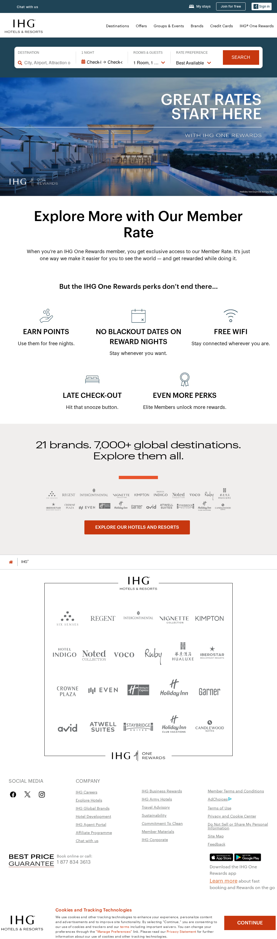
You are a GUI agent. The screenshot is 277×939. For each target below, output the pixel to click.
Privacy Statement (181, 931)
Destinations (117, 25)
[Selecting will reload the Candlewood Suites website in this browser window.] (209, 726)
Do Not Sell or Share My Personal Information (238, 825)
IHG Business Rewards (162, 791)
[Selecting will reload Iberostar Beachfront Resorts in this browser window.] (212, 653)
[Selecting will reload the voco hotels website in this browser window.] (124, 653)
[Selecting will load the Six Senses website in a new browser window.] (67, 617)
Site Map (216, 836)
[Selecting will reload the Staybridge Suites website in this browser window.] (138, 726)
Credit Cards (221, 25)
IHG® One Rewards (257, 25)
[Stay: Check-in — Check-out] (101, 62)
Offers (141, 25)
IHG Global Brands (93, 808)
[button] (262, 7)
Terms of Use (219, 808)
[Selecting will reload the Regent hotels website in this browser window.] (103, 617)
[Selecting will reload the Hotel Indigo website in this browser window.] (65, 653)
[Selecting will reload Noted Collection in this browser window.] (94, 653)
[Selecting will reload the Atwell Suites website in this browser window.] (103, 726)
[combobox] (47, 62)
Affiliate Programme (94, 832)
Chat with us (87, 840)
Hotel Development (93, 816)
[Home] (11, 562)
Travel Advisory (156, 807)
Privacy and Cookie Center (232, 816)
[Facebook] (14, 794)
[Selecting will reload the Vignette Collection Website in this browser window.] (174, 617)
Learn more (224, 880)
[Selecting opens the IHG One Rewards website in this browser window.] (138, 755)
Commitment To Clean (162, 823)
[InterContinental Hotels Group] (24, 25)
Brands (197, 25)
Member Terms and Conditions (236, 791)
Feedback (216, 844)
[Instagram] (42, 794)
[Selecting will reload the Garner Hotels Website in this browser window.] (209, 690)
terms (125, 926)
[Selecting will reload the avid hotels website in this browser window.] (67, 726)
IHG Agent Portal (91, 824)
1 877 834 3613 (74, 861)
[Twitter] (27, 794)
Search (241, 57)
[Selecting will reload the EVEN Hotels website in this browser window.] (103, 690)
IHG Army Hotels (157, 799)
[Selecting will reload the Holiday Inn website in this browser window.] (174, 690)
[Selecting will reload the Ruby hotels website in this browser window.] (153, 653)
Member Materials (158, 831)
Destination (28, 53)
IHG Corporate (155, 839)
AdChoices (218, 799)
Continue (250, 922)
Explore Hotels (89, 800)
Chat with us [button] (27, 7)
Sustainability (154, 815)
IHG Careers (86, 792)
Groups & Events (169, 25)
